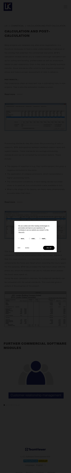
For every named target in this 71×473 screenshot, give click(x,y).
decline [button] (27, 248)
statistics (33, 238)
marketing (44, 238)
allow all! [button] (48, 248)
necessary (23, 238)
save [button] (19, 248)
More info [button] (21, 232)
